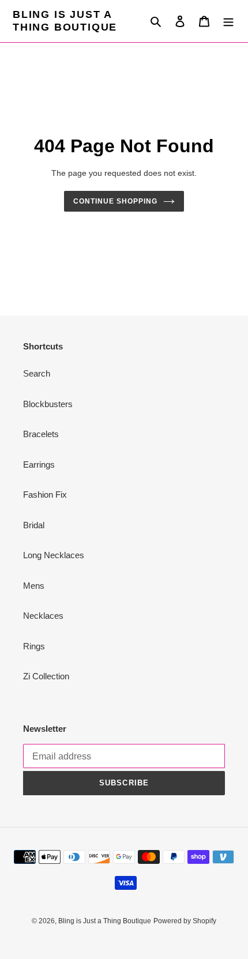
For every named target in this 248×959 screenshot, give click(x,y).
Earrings (39, 464)
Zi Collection (46, 676)
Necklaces (43, 615)
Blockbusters (48, 404)
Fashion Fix (45, 494)
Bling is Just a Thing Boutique (65, 21)
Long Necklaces (53, 555)
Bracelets (41, 434)
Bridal (33, 525)
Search (36, 373)
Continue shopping (115, 201)
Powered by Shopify (184, 921)
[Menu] (228, 21)
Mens (33, 586)
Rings (34, 646)
